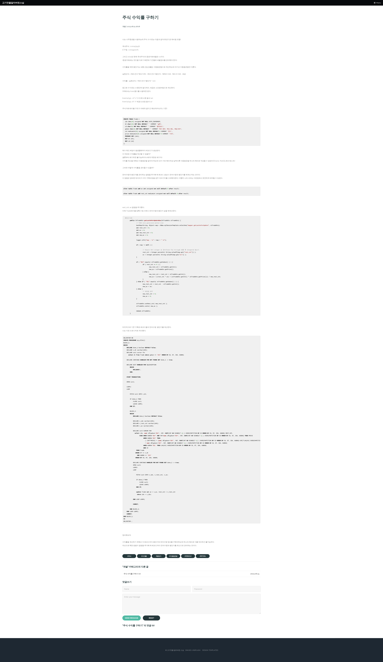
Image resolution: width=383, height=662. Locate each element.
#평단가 (158, 556)
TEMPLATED (213, 650)
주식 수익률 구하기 (131, 574)
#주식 (129, 556)
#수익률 (144, 556)
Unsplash (196, 650)
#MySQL (203, 556)
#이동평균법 (173, 556)
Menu (378, 3)
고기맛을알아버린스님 (13, 2)
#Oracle (188, 556)
